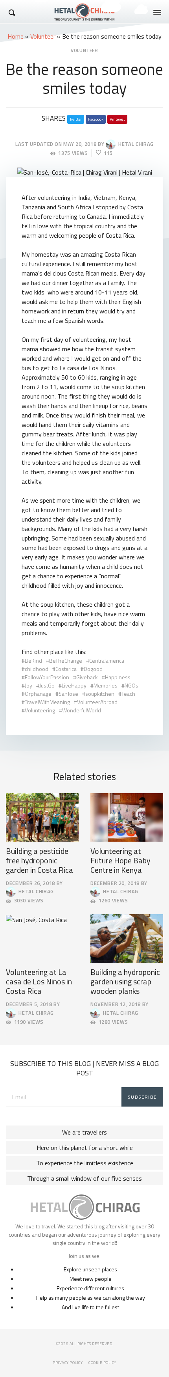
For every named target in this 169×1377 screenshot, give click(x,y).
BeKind (33, 660)
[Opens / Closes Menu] (157, 12)
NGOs (131, 685)
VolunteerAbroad (97, 702)
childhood (36, 669)
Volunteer (42, 36)
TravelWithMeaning (47, 702)
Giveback (87, 677)
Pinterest (117, 119)
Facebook (95, 119)
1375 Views (73, 153)
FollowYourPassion (47, 677)
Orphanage (38, 693)
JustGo (47, 685)
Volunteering (40, 710)
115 (108, 153)
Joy (28, 685)
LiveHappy (74, 685)
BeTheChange (65, 660)
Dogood (93, 669)
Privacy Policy (68, 1363)
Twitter (76, 119)
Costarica (66, 669)
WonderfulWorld (81, 710)
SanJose (68, 693)
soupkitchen (99, 693)
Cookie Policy (102, 1363)
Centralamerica (106, 660)
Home (15, 36)
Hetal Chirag (135, 144)
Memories (106, 685)
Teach (128, 693)
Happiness (117, 677)
